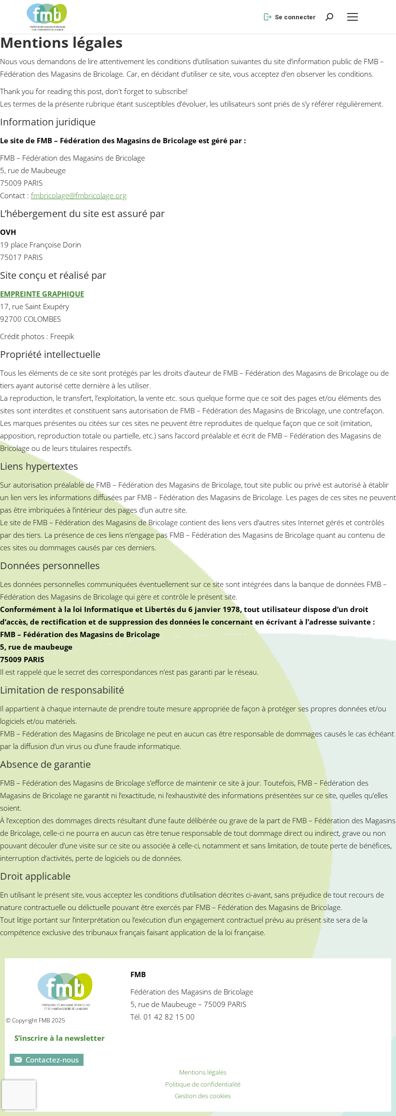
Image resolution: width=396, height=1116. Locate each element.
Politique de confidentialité (202, 1084)
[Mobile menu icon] (352, 17)
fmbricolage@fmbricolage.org (79, 195)
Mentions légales (202, 1072)
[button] (229, 7)
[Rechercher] (329, 17)
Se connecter (295, 17)
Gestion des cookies (203, 1095)
